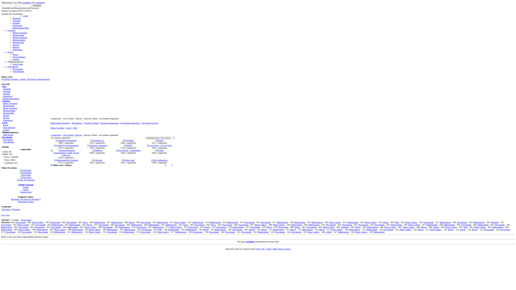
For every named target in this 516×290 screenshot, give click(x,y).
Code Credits (271, 249)
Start (25, 16)
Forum (26, 187)
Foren (10, 52)
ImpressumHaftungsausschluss (20, 26)
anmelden (26, 2)
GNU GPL (260, 249)
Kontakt (16, 23)
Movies (16, 47)
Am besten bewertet (149, 123)
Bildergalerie (99, 222)
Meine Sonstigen (20, 38)
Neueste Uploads (91, 123)
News (85, 222)
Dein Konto (18, 64)
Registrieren (77, 123)
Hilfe (75, 128)
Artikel (436, 227)
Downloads (12, 67)
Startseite (17, 18)
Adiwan (78, 135)
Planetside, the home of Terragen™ (26, 199)
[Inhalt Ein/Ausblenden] (12, 14)
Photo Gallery (38, 222)
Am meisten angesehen (130, 123)
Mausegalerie (18, 35)
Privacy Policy (284, 249)
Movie (131, 222)
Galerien (11, 30)
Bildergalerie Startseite (60, 123)
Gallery (26, 190)
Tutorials (16, 21)
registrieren (40, 2)
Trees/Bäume (18, 71)
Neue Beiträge (19, 57)
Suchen (16, 45)
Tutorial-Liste (25, 192)
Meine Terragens (20, 33)
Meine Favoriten (57, 128)
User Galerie (68, 135)
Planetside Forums (26, 202)
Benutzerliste (18, 42)
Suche (68, 128)
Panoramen (18, 50)
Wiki (397, 222)
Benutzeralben (19, 40)
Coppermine (56, 135)
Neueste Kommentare (109, 123)
